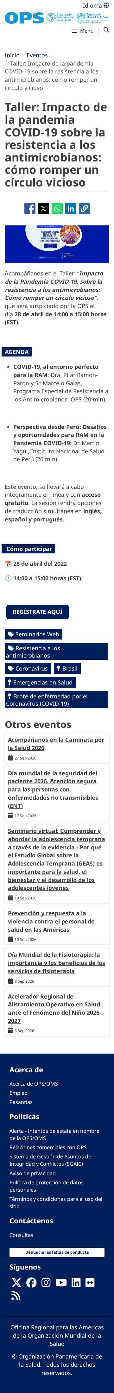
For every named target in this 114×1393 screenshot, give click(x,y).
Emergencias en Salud (43, 682)
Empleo (19, 1092)
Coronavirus (32, 668)
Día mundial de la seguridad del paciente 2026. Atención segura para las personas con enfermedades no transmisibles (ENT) (53, 789)
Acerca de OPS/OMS (34, 1083)
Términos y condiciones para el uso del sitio (56, 1202)
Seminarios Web (37, 634)
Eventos (37, 55)
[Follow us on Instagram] (45, 1284)
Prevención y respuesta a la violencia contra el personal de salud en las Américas (51, 921)
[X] (16, 1284)
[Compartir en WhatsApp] (57, 208)
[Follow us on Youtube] (61, 1284)
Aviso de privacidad (33, 1173)
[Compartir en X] (43, 208)
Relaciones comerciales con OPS (48, 1147)
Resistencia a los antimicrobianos (33, 651)
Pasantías (21, 1102)
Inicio (12, 55)
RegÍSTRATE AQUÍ (37, 611)
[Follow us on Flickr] (90, 1284)
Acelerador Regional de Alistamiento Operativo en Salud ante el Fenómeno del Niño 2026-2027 (54, 1008)
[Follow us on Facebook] (31, 1284)
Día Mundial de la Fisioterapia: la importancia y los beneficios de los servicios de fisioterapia (56, 962)
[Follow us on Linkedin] (76, 1284)
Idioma (93, 5)
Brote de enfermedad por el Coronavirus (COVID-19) (47, 699)
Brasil (70, 668)
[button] (84, 208)
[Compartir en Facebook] (29, 208)
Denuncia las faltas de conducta (57, 1252)
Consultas (21, 1235)
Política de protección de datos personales (47, 1186)
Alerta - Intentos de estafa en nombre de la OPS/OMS (54, 1134)
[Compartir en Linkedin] (70, 208)
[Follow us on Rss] (15, 1297)
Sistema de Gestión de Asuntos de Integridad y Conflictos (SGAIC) (50, 1160)
